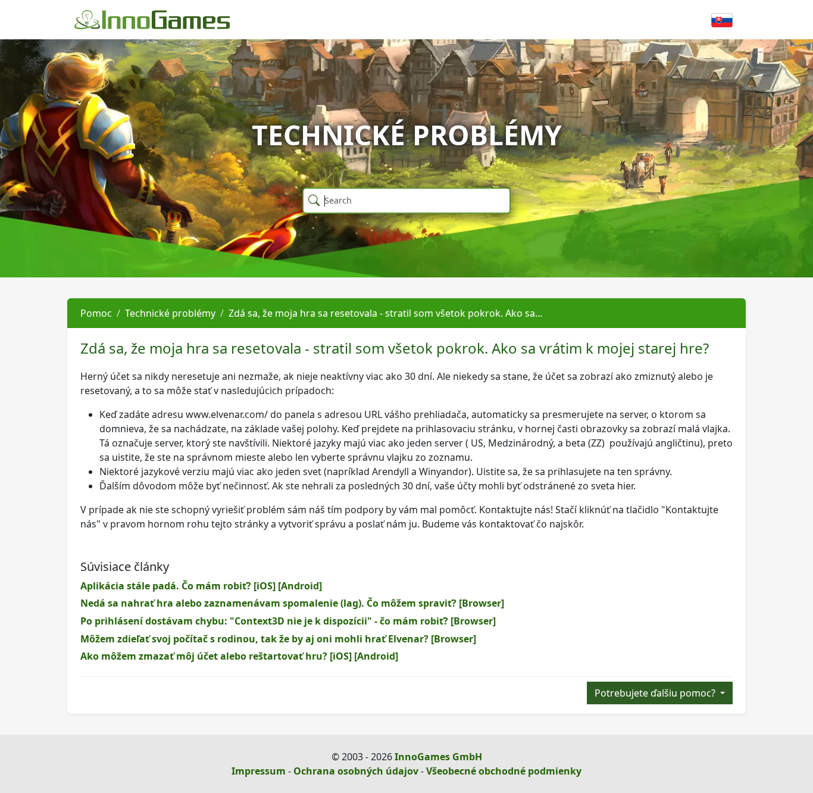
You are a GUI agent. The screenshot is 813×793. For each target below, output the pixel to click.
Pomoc (96, 313)
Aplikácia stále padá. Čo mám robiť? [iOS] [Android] (201, 585)
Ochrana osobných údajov (355, 771)
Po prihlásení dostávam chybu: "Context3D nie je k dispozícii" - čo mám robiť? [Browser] (288, 620)
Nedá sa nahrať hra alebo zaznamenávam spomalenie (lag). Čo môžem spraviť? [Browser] (292, 603)
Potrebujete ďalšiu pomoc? (656, 693)
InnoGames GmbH (438, 756)
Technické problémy (170, 313)
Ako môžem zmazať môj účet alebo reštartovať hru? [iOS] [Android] (239, 656)
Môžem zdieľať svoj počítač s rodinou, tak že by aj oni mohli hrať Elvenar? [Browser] (278, 638)
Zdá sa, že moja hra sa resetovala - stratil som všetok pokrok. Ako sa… (386, 313)
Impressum (259, 771)
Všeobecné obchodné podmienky (503, 771)
